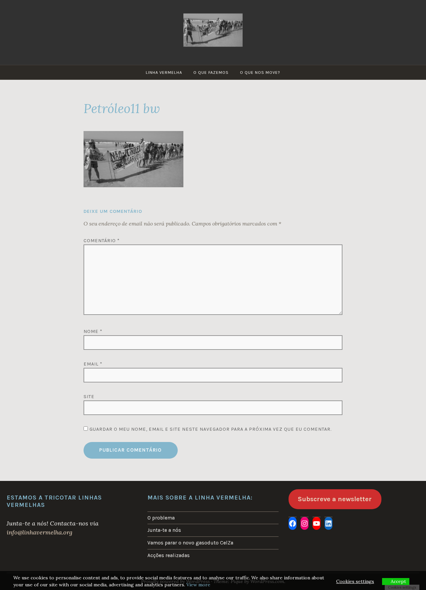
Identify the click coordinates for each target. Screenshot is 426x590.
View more (198, 585)
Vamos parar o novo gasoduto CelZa (190, 543)
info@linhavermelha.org (39, 532)
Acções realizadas (168, 555)
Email (93, 364)
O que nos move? (260, 72)
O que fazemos (211, 72)
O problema (161, 518)
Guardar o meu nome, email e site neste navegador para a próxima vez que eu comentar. (210, 429)
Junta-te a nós (164, 530)
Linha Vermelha (164, 72)
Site (89, 396)
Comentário (102, 240)
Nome (93, 331)
